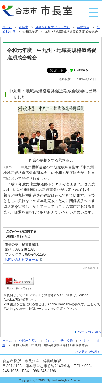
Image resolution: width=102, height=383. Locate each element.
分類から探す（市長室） (52, 27)
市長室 (23, 27)
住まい (84, 341)
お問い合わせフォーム (22, 260)
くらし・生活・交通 (59, 341)
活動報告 (83, 27)
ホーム (7, 27)
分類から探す (28, 341)
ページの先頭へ (89, 331)
